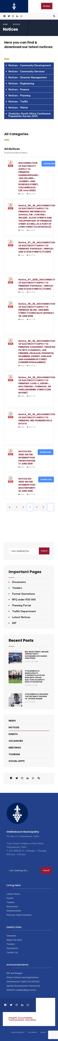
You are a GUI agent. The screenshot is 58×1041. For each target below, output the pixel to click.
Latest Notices (21, 617)
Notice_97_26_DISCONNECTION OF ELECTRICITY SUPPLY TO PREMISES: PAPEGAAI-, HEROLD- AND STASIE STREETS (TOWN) (37, 247)
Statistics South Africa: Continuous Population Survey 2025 (29, 115)
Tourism (14, 754)
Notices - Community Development (29, 65)
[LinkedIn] (17, 16)
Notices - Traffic (18, 101)
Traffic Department (24, 611)
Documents (19, 582)
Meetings (15, 747)
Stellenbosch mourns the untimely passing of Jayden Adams (36, 696)
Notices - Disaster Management (27, 77)
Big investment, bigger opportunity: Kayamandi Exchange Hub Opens (37, 655)
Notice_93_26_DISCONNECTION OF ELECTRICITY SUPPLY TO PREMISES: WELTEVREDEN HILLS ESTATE (37, 419)
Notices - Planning (19, 95)
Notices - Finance (18, 89)
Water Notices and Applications (22, 977)
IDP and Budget (14, 973)
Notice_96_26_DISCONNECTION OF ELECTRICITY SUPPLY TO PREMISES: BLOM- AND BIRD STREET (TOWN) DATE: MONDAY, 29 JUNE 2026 (37, 309)
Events (13, 734)
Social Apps (17, 761)
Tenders (17, 588)
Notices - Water (18, 107)
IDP (14, 623)
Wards (43, 1032)
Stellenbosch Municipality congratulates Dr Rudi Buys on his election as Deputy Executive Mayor (35, 676)
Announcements (17, 1032)
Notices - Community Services (26, 71)
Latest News (13, 893)
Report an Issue (14, 939)
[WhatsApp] (21, 16)
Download (49, 164)
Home (5, 24)
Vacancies (16, 741)
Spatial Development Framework (23, 985)
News (12, 720)
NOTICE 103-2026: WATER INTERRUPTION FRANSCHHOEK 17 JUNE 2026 (26, 457)
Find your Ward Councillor (19, 914)
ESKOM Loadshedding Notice (21, 990)
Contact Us (12, 952)
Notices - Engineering (21, 83)
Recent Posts (21, 640)
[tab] (29, 65)
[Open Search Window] (54, 16)
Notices (14, 727)
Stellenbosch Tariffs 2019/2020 (22, 981)
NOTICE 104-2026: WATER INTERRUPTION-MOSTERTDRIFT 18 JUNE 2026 (27, 484)
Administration (13, 910)
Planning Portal (21, 605)
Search (44, 550)
